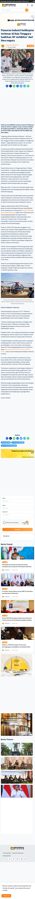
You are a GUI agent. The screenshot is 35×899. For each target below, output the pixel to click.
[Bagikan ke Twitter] (10, 86)
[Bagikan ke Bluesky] (21, 86)
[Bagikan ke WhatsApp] (28, 86)
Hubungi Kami (7, 855)
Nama (4, 498)
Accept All (6, 896)
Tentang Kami (7, 853)
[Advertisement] (17, 105)
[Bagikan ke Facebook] (7, 86)
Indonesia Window (12, 45)
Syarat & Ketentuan (17, 853)
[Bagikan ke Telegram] (24, 86)
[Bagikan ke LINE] (14, 86)
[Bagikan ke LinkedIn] (17, 86)
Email (4, 505)
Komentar (5, 511)
